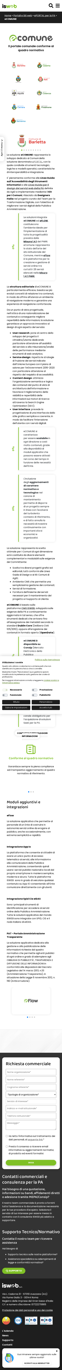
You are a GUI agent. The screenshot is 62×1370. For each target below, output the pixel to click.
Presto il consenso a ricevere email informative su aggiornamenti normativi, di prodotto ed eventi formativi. (31, 1150)
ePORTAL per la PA (44, 15)
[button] (58, 5)
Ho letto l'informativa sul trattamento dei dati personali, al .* (32, 1137)
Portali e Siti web (22, 15)
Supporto (15, 1270)
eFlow (46, 255)
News (5, 1335)
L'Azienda (7, 1331)
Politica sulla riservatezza (47, 659)
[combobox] (30, 1101)
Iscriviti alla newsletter (36, 1363)
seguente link (35, 1139)
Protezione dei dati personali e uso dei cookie (27, 1310)
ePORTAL (37, 161)
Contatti (7, 1344)
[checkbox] (5, 689)
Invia (31, 1162)
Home (7, 15)
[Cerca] (51, 5)
